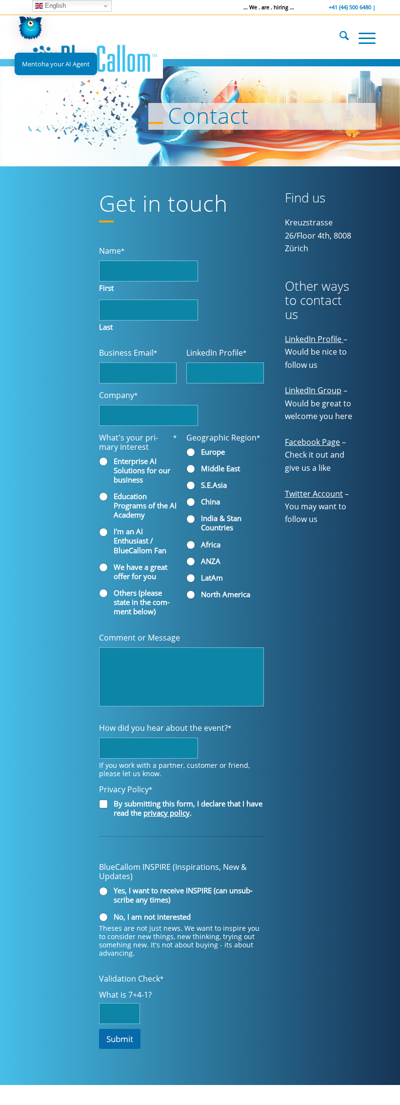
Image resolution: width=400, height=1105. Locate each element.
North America (225, 594)
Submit (119, 1039)
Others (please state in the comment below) (142, 602)
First (106, 288)
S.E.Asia (214, 485)
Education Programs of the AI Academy (145, 506)
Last (106, 327)
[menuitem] (339, 37)
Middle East (220, 468)
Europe (213, 452)
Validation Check (131, 978)
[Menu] (362, 37)
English (54, 5)
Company (118, 395)
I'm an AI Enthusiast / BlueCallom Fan (140, 541)
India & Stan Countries (221, 523)
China (210, 501)
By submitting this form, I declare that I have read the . (188, 808)
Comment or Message (139, 637)
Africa (210, 544)
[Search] (339, 37)
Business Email (128, 352)
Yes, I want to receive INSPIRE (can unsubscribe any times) (183, 895)
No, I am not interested (152, 917)
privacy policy (166, 813)
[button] (30, 30)
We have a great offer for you (140, 572)
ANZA (210, 561)
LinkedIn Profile (216, 352)
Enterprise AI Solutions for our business (142, 470)
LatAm (212, 578)
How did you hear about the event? (165, 728)
